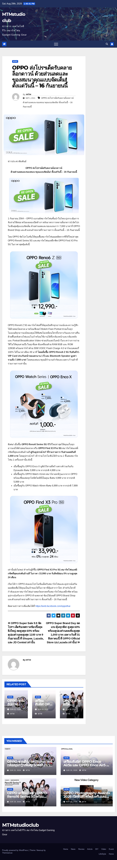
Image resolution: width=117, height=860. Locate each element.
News (15, 61)
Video (103, 849)
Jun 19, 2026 (71, 770)
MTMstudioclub (20, 825)
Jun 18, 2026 (15, 802)
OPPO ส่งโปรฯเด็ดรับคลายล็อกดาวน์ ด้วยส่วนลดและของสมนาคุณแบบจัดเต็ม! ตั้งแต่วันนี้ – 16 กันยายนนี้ (48, 102)
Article (89, 849)
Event (111, 849)
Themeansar (7, 853)
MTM (28, 94)
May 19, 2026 (71, 802)
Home (65, 849)
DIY (96, 849)
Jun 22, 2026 (15, 770)
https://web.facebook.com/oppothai (52, 606)
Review (81, 849)
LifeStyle (102, 854)
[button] (107, 44)
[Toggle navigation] (56, 44)
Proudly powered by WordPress (15, 850)
